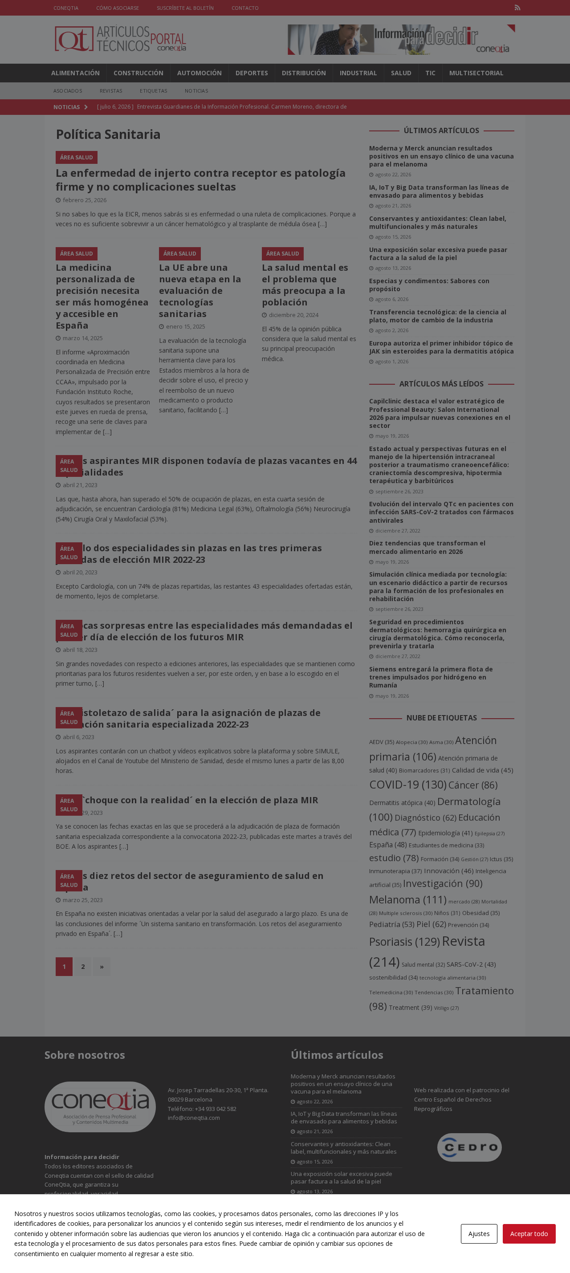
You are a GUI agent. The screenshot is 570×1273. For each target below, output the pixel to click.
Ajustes (479, 1233)
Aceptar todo (529, 1233)
